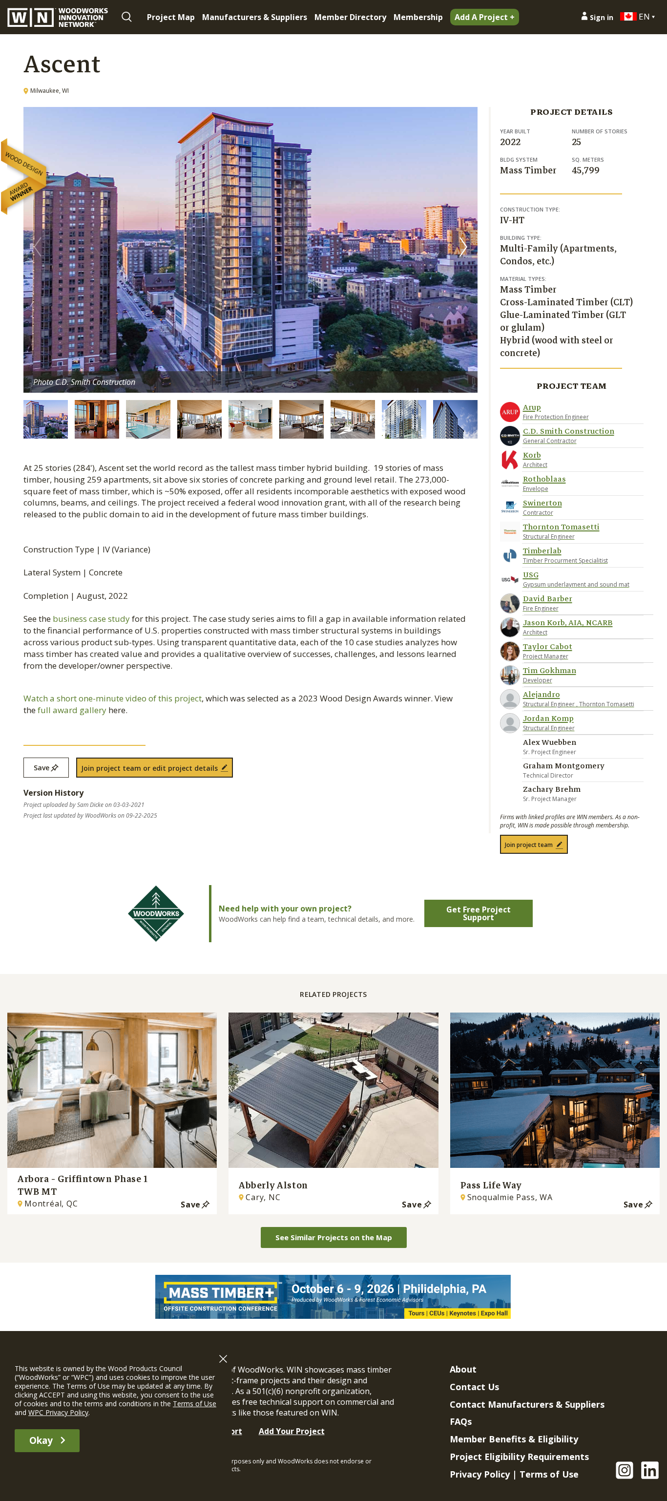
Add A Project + (485, 17)
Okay (41, 1440)
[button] (464, 246)
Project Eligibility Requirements (519, 1456)
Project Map (171, 17)
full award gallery (72, 710)
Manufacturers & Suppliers (254, 17)
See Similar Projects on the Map (333, 1237)
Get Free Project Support (478, 913)
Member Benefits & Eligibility (514, 1439)
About (463, 1369)
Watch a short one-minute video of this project (112, 698)
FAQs (461, 1421)
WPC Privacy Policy (58, 1412)
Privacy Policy (480, 1474)
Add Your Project (292, 1431)
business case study (91, 618)
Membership (418, 17)
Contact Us (474, 1387)
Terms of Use (549, 1474)
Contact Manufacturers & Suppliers (527, 1404)
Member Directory (350, 17)
